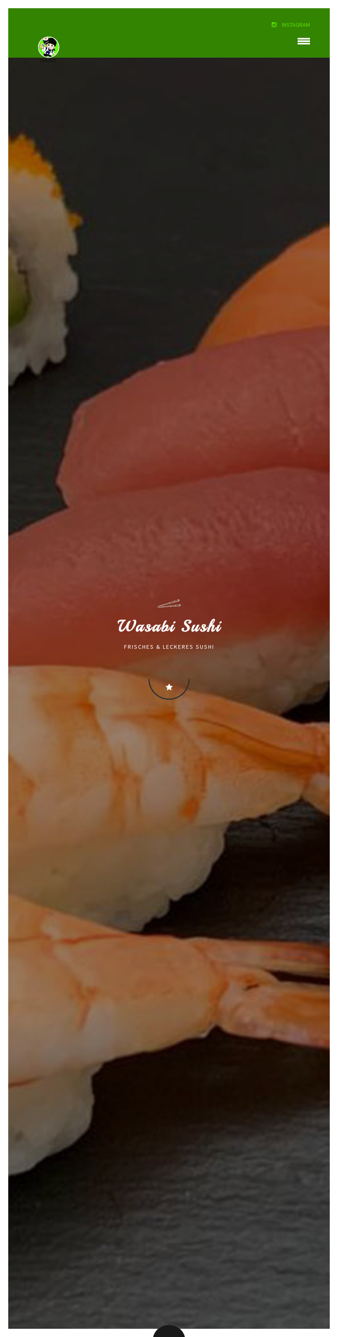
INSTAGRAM (295, 24)
